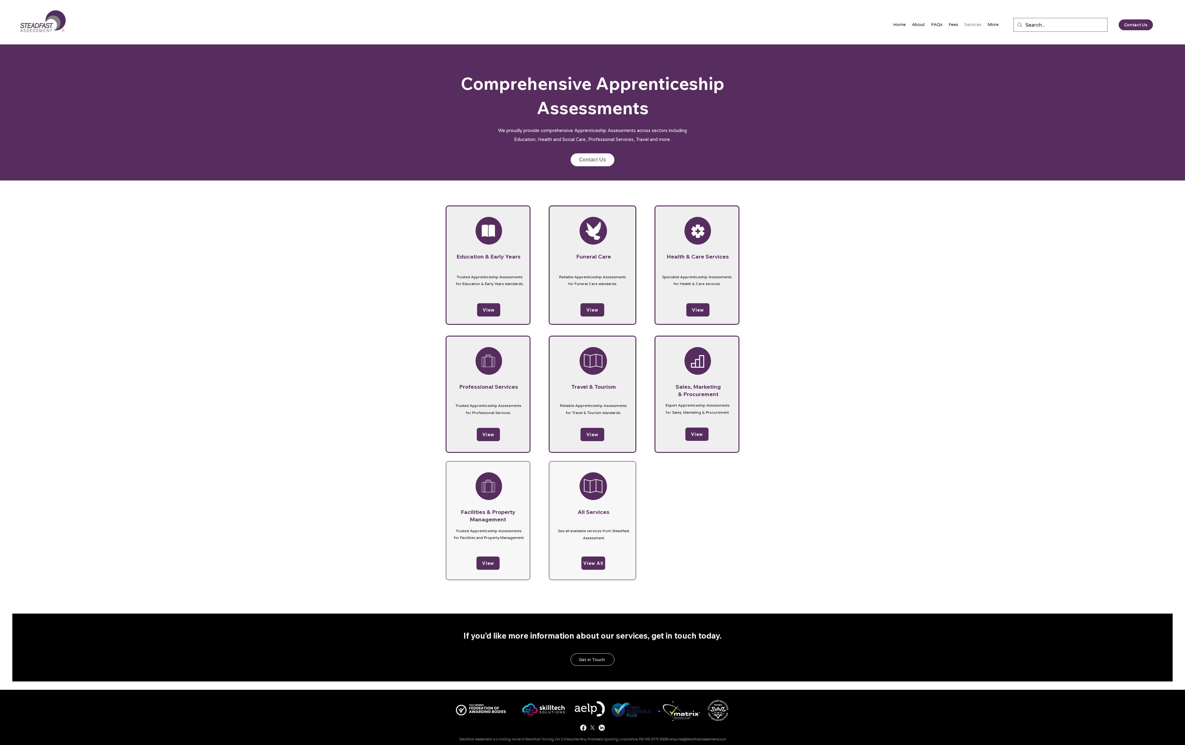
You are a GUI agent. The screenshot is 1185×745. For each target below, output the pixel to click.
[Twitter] (592, 728)
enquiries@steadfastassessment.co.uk (698, 739)
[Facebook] (583, 728)
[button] (592, 659)
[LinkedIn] (602, 728)
